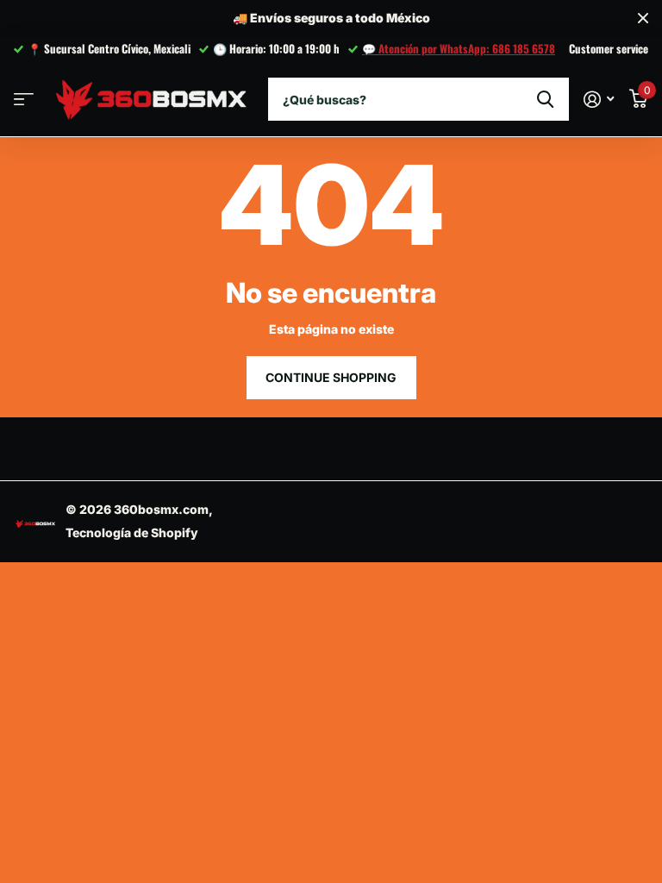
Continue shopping (331, 377)
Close (643, 18)
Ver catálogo (24, 99)
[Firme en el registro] (599, 99)
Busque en (545, 99)
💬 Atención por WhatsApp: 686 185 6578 (458, 48)
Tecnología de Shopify (132, 532)
